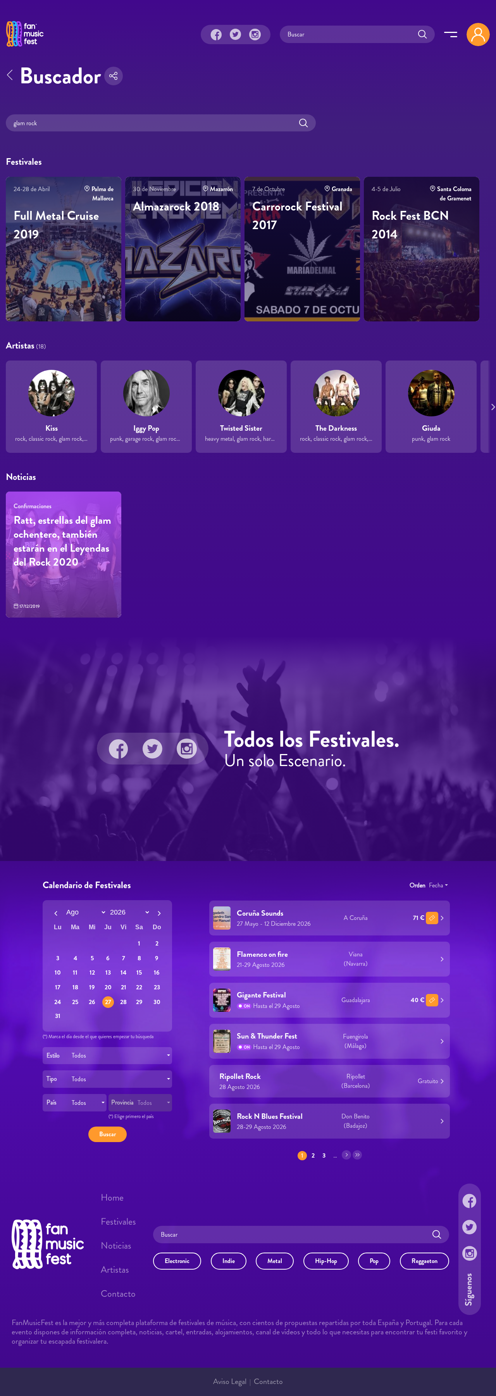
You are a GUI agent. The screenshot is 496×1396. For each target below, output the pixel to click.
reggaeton (424, 1260)
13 (108, 972)
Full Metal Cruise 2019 (56, 225)
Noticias (116, 1245)
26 (92, 1001)
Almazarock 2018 (176, 206)
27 (108, 1001)
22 (139, 987)
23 (157, 987)
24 (57, 1001)
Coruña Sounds (260, 913)
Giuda (431, 428)
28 (123, 1001)
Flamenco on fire (262, 954)
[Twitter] (235, 34)
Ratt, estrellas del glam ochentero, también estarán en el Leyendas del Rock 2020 (62, 541)
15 (139, 972)
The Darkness (336, 428)
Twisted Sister (241, 428)
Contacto (118, 1293)
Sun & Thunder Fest (267, 1036)
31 (57, 1016)
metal (274, 1260)
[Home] (24, 48)
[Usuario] (478, 34)
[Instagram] (255, 34)
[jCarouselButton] (492, 405)
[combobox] (107, 1056)
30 (156, 1001)
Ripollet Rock (240, 1076)
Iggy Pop (146, 428)
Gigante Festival (261, 995)
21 (123, 987)
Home (112, 1197)
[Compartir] (113, 76)
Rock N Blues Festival (270, 1116)
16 (157, 972)
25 (75, 1001)
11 (75, 972)
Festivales (118, 1221)
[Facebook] (216, 34)
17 (57, 987)
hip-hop (326, 1260)
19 (92, 987)
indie (228, 1260)
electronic (177, 1260)
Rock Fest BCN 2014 (410, 225)
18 (75, 987)
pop (374, 1260)
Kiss (51, 428)
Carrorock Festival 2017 (297, 215)
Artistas (115, 1269)
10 (58, 972)
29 (139, 1001)
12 (92, 972)
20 (108, 987)
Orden (417, 885)
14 (123, 972)
